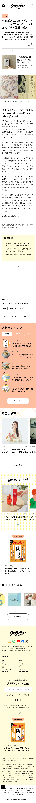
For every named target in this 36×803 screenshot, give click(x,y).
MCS (17, 792)
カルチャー (22, 665)
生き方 (22, 308)
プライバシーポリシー (24, 705)
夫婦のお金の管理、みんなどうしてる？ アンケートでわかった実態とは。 (18, 250)
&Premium (10, 790)
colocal (22, 790)
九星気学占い (23, 669)
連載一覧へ (18, 616)
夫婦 (4, 308)
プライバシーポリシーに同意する (19, 695)
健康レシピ (5, 671)
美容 (20, 661)
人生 (20, 667)
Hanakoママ (28, 790)
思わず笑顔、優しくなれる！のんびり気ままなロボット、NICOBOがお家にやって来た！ (18, 244)
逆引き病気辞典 (23, 671)
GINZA (30, 788)
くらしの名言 (7, 303)
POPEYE (15, 788)
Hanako (4, 790)
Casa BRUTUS (23, 788)
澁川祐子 (13, 308)
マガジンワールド (24, 792)
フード (4, 665)
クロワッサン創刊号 (21, 303)
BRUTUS (9, 788)
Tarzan (16, 790)
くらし (5, 16)
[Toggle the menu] (3, 5)
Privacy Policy (19, 794)
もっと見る (18, 401)
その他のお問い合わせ (14, 760)
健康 (3, 661)
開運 (3, 667)
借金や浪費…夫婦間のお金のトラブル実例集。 (18, 255)
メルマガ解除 (18, 713)
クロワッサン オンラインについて (11, 758)
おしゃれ (4, 663)
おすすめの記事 (6, 669)
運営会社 (23, 758)
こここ (13, 792)
